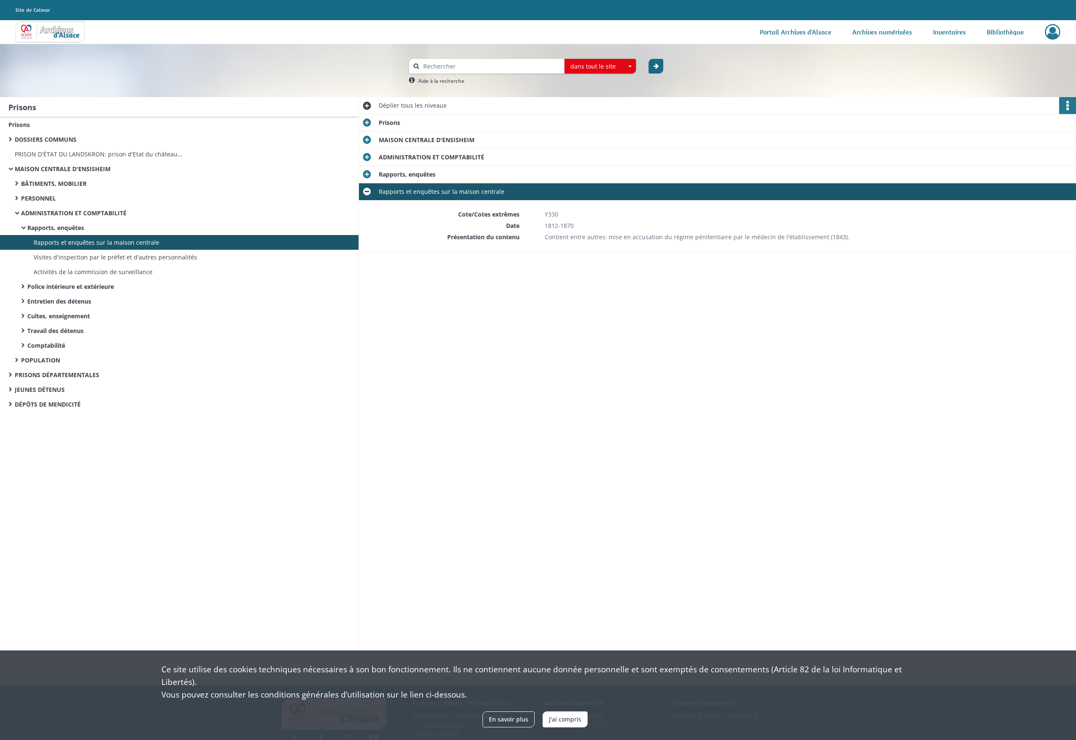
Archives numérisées (882, 32)
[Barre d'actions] (1067, 105)
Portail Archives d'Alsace (795, 32)
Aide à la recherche (441, 81)
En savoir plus (508, 719)
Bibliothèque (1005, 32)
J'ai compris (565, 719)
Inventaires (949, 32)
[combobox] (600, 66)
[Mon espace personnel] (1052, 32)
